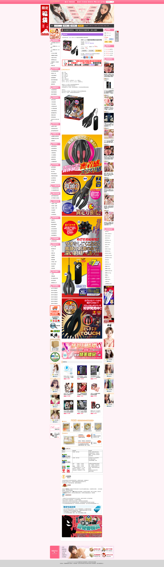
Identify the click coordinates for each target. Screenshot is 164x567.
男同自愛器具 (53, 173)
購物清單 (116, 31)
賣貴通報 (93, 492)
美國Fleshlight (107, 268)
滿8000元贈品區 (54, 303)
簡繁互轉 (91, 1)
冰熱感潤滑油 (53, 148)
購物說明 (79, 1)
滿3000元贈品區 (54, 294)
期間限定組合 (53, 59)
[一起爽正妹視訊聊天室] (55, 393)
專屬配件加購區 (54, 55)
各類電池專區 (53, 240)
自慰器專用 (53, 157)
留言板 (88, 17)
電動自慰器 (53, 115)
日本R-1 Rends (107, 248)
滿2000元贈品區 (54, 292)
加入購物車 (98, 50)
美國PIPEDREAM (108, 270)
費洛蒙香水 (53, 222)
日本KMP (106, 259)
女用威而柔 (53, 82)
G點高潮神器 (53, 75)
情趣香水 (52, 220)
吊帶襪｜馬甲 (53, 261)
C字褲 (52, 250)
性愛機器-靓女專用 (54, 138)
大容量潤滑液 (53, 161)
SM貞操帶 (52, 210)
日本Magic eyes (107, 240)
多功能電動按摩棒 (54, 71)
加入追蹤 (91, 50)
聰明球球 (52, 84)
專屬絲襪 (52, 276)
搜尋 (81, 25)
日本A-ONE (87, 43)
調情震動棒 (53, 77)
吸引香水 (52, 171)
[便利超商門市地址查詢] (55, 319)
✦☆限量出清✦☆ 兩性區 (54, 50)
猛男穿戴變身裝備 (54, 195)
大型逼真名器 (53, 106)
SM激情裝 (52, 212)
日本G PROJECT (108, 233)
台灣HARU (106, 281)
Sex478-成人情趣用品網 (54, 2)
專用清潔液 (53, 226)
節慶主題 (52, 253)
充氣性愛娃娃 (53, 110)
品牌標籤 (76, 17)
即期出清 (52, 65)
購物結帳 (73, 1)
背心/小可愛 (53, 246)
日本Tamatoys (107, 242)
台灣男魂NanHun (108, 283)
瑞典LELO (106, 277)
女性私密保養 (53, 228)
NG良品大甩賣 (53, 53)
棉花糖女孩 (53, 248)
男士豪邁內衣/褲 (54, 278)
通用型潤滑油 (53, 146)
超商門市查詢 (91, 471)
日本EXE (106, 246)
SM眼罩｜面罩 (53, 203)
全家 (73, 463)
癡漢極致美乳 (53, 112)
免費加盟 (85, 1)
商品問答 (84, 50)
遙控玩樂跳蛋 (53, 94)
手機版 (103, 1)
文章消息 (89, 14)
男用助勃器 (53, 117)
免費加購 (70, 7)
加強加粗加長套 (54, 128)
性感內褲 (52, 268)
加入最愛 (98, 1)
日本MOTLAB (107, 264)
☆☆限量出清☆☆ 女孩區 (55, 47)
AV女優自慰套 (53, 108)
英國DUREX (107, 266)
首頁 (67, 1)
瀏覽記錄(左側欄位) (117, 40)
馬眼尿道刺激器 (54, 175)
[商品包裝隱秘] (55, 345)
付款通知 (91, 10)
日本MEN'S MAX (108, 257)
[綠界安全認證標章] (55, 357)
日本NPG (106, 231)
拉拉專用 (52, 182)
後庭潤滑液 (53, 159)
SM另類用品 (53, 214)
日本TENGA (107, 238)
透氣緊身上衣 (53, 282)
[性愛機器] (109, 314)
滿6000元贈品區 (54, 301)
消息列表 (64, 551)
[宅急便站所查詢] (55, 331)
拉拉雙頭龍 (53, 178)
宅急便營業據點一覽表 (93, 460)
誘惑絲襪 (52, 259)
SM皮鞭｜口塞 (53, 207)
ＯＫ (73, 464)
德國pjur (106, 275)
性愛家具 (52, 140)
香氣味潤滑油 (53, 150)
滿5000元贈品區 (54, 299)
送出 (106, 41)
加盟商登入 (64, 554)
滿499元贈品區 (53, 290)
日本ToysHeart (107, 235)
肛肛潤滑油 (53, 169)
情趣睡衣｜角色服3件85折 (54, 63)
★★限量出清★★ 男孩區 (55, 43)
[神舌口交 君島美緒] (109, 335)
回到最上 (117, 36)
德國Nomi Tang (107, 272)
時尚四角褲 (53, 280)
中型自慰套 (53, 104)
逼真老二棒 (53, 73)
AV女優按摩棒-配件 (54, 190)
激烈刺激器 (53, 167)
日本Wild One (107, 251)
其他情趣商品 (53, 235)
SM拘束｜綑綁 (53, 205)
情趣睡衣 (52, 257)
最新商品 (72, 10)
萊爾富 (74, 466)
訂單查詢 (93, 7)
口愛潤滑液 (53, 152)
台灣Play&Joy (107, 279)
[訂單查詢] (55, 326)
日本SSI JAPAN (107, 253)
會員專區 (64, 556)
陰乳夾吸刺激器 (54, 79)
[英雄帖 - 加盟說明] (55, 336)
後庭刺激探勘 (53, 224)
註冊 (110, 41)
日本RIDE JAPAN (108, 255)
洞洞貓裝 (52, 255)
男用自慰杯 (53, 99)
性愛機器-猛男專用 (54, 136)
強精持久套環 (53, 126)
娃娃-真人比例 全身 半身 (54, 120)
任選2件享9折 (53, 57)
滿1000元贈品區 (54, 288)
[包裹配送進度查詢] (55, 311)
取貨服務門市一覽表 (81, 470)
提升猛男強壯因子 (54, 130)
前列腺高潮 (53, 180)
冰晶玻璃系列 (53, 233)
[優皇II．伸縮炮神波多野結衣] (109, 295)
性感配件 (52, 266)
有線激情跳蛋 (53, 89)
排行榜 (74, 14)
